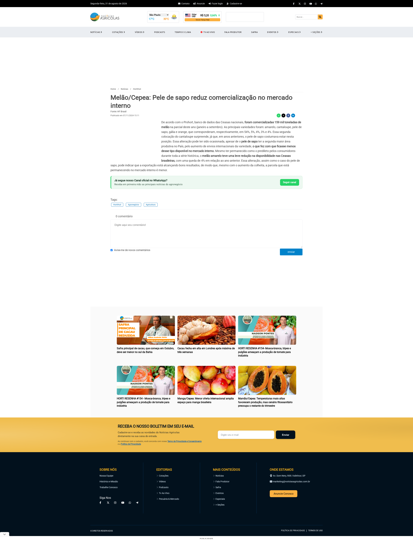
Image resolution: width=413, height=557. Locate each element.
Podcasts (163, 487)
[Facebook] (294, 3)
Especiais (220, 499)
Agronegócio (133, 205)
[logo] (314, 516)
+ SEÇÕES (315, 32)
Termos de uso (315, 530)
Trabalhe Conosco (109, 487)
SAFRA (254, 32)
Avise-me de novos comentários (132, 250)
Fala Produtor (222, 481)
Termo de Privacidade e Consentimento (184, 441)
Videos (162, 481)
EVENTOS (272, 32)
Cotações (163, 475)
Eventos (220, 493)
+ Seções (220, 504)
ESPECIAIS (293, 32)
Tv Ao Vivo (164, 493)
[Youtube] (310, 3)
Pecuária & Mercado (169, 499)
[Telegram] (321, 3)
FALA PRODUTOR (233, 32)
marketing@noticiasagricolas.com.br (291, 481)
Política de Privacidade (131, 444)
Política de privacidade (293, 530)
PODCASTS (159, 32)
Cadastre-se (236, 3)
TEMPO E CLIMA (183, 32)
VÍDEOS (138, 32)
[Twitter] (299, 3)
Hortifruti (117, 205)
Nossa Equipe (106, 475)
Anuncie (201, 3)
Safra (218, 487)
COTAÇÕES (117, 32)
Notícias (220, 475)
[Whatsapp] (316, 3)
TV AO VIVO (209, 32)
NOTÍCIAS (95, 32)
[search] (320, 17)
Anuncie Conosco (283, 493)
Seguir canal (289, 182)
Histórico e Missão (109, 481)
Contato (185, 3)
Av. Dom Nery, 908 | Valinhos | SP (289, 475)
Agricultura (151, 205)
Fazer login (217, 3)
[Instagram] (305, 3)
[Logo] (105, 17)
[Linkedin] (293, 115)
